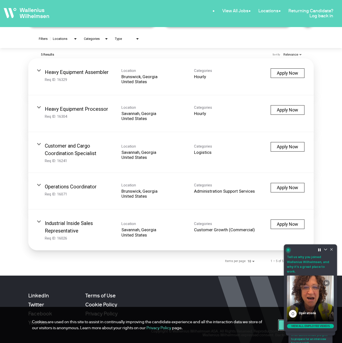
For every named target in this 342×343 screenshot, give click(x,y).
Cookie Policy (101, 305)
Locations (268, 10)
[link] (171, 76)
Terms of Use (100, 296)
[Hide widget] (332, 248)
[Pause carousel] (319, 248)
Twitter (36, 305)
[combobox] (65, 39)
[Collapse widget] (325, 248)
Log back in (321, 15)
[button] (310, 299)
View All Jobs (235, 10)
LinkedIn (38, 296)
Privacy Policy (158, 327)
